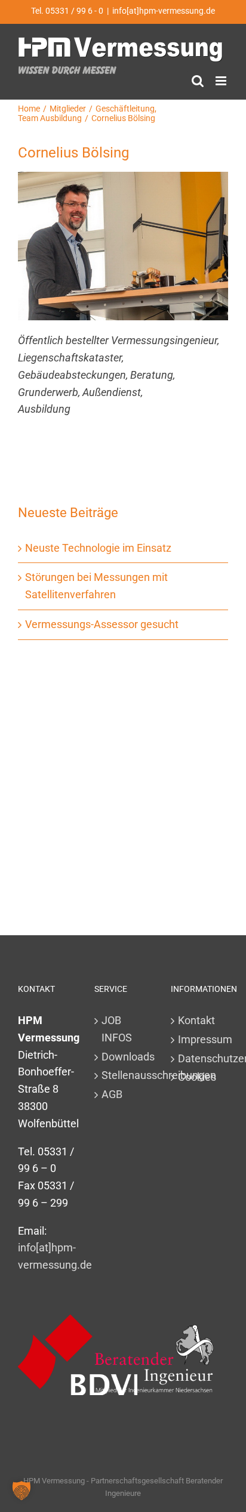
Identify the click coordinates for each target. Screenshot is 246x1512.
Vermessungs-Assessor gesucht (102, 624)
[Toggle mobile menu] (222, 81)
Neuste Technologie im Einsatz (98, 548)
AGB (112, 1094)
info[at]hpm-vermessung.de (163, 11)
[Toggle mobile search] (198, 81)
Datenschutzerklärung (200, 1058)
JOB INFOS (117, 1029)
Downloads (124, 1056)
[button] (21, 1490)
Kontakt (196, 1020)
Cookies (197, 1077)
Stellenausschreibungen (124, 1075)
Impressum (200, 1039)
